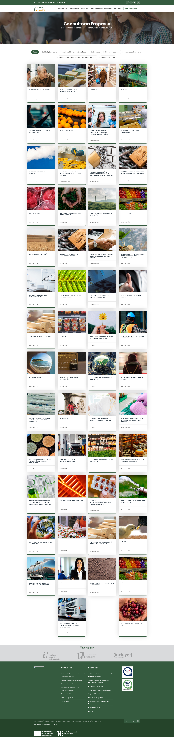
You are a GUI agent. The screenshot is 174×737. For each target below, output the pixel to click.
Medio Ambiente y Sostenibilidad (71, 680)
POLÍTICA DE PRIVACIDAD (47, 721)
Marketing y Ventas (94, 708)
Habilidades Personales (95, 686)
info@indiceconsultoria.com (45, 2)
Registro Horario (131, 8)
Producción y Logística (95, 698)
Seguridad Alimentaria (68, 684)
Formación (74, 9)
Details (41, 79)
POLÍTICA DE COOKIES (60, 721)
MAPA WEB (55, 725)
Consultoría (61, 9)
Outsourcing (65, 701)
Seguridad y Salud (66, 694)
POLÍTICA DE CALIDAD (95, 721)
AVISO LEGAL (37, 721)
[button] (139, 8)
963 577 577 (62, 2)
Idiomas (90, 711)
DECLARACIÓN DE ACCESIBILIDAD (42, 725)
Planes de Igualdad (67, 698)
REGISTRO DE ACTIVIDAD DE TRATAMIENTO (78, 721)
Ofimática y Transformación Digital (99, 690)
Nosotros (84, 9)
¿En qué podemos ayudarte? (101, 9)
